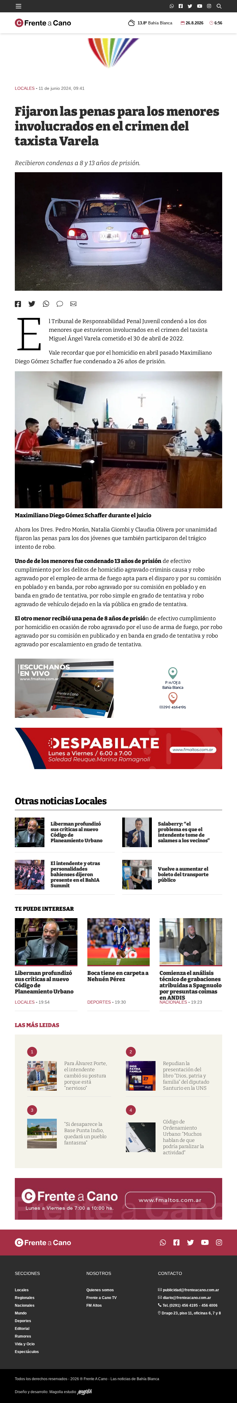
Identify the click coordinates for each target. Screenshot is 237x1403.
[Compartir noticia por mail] (73, 304)
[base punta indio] (42, 1133)
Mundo (21, 1313)
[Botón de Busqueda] (219, 6)
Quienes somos (100, 1290)
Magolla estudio (63, 1392)
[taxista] (118, 231)
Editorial (22, 1328)
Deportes (99, 1002)
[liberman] (29, 832)
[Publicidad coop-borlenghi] (118, 59)
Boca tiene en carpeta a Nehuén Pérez (117, 976)
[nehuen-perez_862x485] (118, 941)
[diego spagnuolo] (191, 941)
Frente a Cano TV (101, 1298)
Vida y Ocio (25, 1344)
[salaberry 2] (137, 832)
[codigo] (141, 1137)
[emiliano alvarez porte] (42, 1076)
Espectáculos (27, 1352)
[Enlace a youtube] (199, 6)
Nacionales (173, 1002)
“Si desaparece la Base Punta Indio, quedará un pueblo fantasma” (85, 1133)
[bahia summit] (29, 874)
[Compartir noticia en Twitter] (31, 304)
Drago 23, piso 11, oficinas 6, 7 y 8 (191, 1313)
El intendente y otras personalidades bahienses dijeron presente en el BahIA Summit (75, 874)
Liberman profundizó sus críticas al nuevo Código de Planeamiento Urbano (76, 832)
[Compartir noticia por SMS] (59, 304)
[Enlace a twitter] (190, 6)
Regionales (25, 1298)
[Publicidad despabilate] (118, 748)
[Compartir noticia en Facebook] (18, 304)
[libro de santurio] (141, 1076)
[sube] (137, 874)
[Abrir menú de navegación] (18, 6)
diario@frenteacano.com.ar (187, 1298)
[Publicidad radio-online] (64, 688)
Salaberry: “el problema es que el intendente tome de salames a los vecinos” (184, 832)
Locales (25, 88)
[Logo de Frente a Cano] (43, 23)
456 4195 (190, 1305)
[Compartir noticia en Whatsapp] (46, 304)
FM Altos (94, 1305)
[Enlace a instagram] (209, 6)
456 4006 (210, 1305)
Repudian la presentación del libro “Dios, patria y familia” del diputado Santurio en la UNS (186, 1075)
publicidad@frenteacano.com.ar (191, 1290)
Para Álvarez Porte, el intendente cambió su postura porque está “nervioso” (85, 1075)
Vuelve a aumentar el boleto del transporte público (183, 874)
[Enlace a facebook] (181, 6)
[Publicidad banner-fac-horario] (118, 1198)
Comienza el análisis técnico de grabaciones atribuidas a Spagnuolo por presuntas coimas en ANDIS (191, 985)
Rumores (23, 1336)
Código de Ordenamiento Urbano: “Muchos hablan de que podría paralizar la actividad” (183, 1137)
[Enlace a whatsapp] (172, 6)
